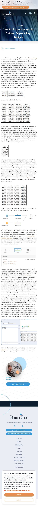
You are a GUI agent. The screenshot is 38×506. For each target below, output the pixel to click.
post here (29, 275)
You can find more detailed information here (17, 490)
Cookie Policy (19, 467)
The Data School (19, 457)
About (19, 442)
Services (19, 438)
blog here (29, 178)
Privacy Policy (19, 461)
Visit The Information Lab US (16, 7)
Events (19, 448)
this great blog (32, 58)
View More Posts (18, 384)
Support (19, 454)
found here (4, 350)
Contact (19, 451)
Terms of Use (19, 464)
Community (19, 445)
